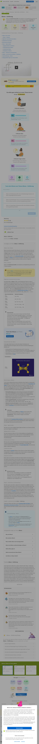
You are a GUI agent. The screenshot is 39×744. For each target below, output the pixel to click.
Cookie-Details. (16, 714)
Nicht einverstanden (19, 735)
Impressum (23, 741)
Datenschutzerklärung (7, 714)
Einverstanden (19, 728)
